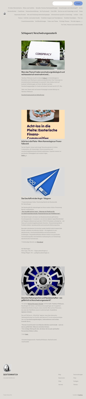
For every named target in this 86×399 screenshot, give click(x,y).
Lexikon (76, 14)
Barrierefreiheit (12, 11)
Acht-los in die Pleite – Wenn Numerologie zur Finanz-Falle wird (41, 142)
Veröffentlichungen (40, 21)
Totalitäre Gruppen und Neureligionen (52, 18)
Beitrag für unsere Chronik (35, 304)
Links (81, 14)
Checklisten (21, 11)
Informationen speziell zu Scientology (61, 14)
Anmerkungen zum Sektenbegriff (68, 8)
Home (81, 11)
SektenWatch (10, 374)
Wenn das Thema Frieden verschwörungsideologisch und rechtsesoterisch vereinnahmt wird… (43, 73)
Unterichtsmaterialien (27, 21)
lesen (26, 334)
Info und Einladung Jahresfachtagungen (38, 14)
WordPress (80, 395)
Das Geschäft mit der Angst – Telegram (36, 198)
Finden (78, 3)
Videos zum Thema (52, 21)
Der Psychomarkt (44, 11)
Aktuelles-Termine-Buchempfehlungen (47, 8)
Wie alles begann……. (77, 21)
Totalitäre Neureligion (70, 18)
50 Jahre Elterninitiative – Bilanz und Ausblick (21, 8)
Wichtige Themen (64, 21)
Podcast (45, 78)
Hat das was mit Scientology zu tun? (68, 11)
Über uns (80, 18)
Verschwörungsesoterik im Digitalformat (32, 95)
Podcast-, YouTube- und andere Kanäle (29, 18)
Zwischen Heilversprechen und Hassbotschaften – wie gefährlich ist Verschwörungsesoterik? (41, 299)
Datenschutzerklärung (32, 11)
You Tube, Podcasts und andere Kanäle (72, 24)
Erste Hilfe (54, 11)
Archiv (81, 8)
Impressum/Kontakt (20, 14)
